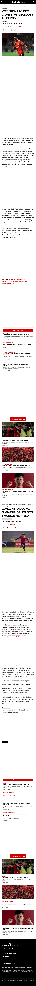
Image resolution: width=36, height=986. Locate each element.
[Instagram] (4, 948)
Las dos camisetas (24, 281)
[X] (7, 30)
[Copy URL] (15, 30)
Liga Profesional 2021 (8, 283)
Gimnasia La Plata (7, 281)
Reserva (5, 333)
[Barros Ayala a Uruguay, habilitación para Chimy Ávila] (18, 480)
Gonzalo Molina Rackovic (13, 26)
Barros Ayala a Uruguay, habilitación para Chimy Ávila (16, 354)
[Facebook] (3, 30)
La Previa (8, 7)
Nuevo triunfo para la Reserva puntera (16, 334)
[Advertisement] (18, 77)
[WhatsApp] (11, 30)
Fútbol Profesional (9, 352)
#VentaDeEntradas (8, 342)
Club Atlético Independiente (17, 279)
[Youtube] (12, 948)
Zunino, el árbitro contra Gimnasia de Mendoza (15, 365)
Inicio (3, 7)
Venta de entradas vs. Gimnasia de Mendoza (17, 344)
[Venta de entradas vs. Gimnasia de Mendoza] (18, 454)
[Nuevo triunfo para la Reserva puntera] (18, 429)
